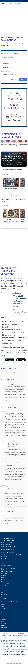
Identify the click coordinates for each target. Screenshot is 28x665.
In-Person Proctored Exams (7, 540)
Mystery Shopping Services (7, 559)
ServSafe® (3, 588)
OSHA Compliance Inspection (7, 561)
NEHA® (2, 577)
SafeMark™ (3, 586)
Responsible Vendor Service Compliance (10, 563)
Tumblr (2, 621)
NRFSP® (3, 579)
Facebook (3, 604)
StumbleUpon (4, 627)
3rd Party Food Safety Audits (7, 552)
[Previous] (2, 184)
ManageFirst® (4, 575)
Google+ (3, 608)
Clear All (13, 79)
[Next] (26, 184)
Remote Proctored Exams (7, 542)
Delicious (3, 625)
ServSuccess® (4, 590)
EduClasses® (4, 573)
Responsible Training (6, 584)
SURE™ (2, 592)
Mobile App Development (7, 557)
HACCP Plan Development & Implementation (11, 554)
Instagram (3, 619)
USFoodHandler (4, 598)
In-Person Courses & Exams (7, 538)
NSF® (2, 581)
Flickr (2, 615)
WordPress (3, 623)
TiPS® (2, 596)
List (6, 79)
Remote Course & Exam (6, 544)
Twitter (2, 606)
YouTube (3, 611)
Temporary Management (6, 565)
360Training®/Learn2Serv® (7, 571)
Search (23, 79)
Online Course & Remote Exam (8, 546)
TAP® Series (4, 594)
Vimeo (2, 617)
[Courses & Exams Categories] (9, 74)
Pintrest (3, 613)
